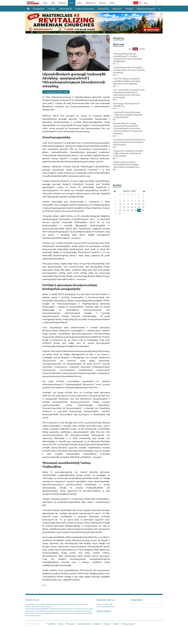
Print (44, 585)
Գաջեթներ (38, 8)
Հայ (135, 3)
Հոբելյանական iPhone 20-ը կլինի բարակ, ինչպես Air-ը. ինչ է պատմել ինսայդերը (129, 70)
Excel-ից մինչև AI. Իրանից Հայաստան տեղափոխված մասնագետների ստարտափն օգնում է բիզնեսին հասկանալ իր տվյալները (128, 128)
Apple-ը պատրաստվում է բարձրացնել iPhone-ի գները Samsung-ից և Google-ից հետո (126, 164)
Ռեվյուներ (103, 8)
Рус (140, 3)
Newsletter (136, 599)
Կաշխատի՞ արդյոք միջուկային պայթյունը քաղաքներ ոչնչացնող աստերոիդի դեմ (128, 114)
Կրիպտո (117, 8)
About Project (104, 611)
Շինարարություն (146, 8)
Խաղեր (52, 8)
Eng (145, 3)
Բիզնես (129, 8)
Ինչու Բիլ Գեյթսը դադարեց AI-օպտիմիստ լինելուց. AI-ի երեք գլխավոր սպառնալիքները (126, 81)
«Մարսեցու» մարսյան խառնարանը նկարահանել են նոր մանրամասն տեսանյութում (129, 142)
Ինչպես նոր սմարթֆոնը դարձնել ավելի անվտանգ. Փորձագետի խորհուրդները (128, 153)
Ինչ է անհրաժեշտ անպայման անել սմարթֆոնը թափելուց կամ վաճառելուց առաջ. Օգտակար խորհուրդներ (128, 93)
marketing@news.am (108, 607)
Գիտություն (65, 8)
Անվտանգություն (84, 8)
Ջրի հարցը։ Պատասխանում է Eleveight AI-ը (126, 104)
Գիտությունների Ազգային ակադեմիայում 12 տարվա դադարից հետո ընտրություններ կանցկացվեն (127, 57)
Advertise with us (106, 599)
